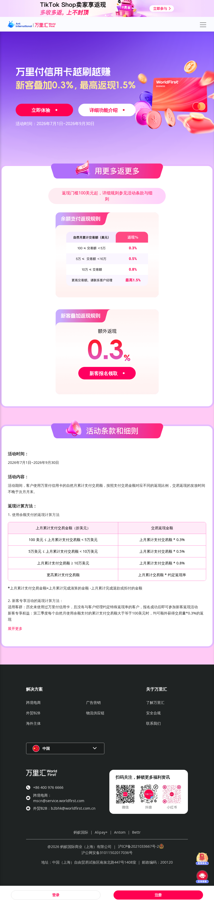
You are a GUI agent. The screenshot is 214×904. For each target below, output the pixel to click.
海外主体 (33, 723)
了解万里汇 (155, 702)
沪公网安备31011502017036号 (107, 852)
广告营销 (93, 702)
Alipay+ (101, 832)
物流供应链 (95, 712)
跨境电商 (33, 702)
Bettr (136, 832)
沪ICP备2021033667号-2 (138, 846)
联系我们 (153, 723)
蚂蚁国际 (81, 832)
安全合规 (153, 712)
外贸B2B (33, 712)
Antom (120, 832)
